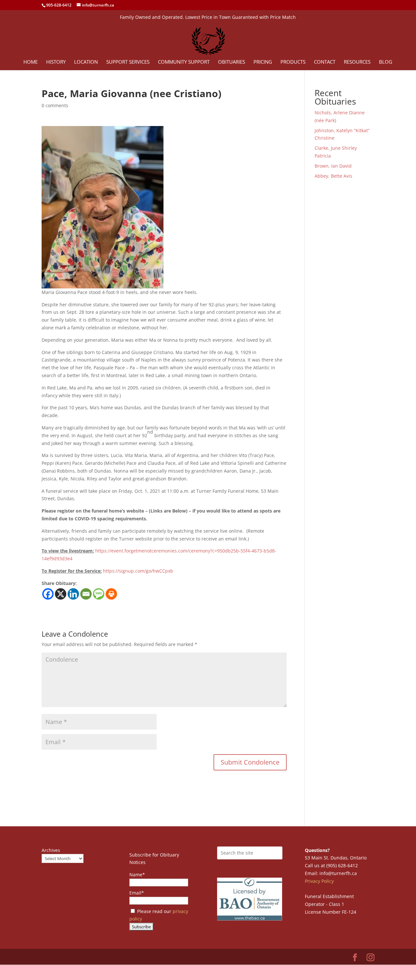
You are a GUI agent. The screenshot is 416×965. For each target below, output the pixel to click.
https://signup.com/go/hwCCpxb (138, 571)
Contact (324, 62)
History (56, 62)
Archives (51, 850)
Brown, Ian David (333, 166)
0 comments (55, 105)
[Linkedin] (73, 594)
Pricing (263, 62)
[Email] (86, 594)
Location (86, 62)
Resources (357, 62)
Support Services (128, 62)
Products (293, 62)
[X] (60, 594)
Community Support (184, 62)
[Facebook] (48, 594)
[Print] (111, 594)
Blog (385, 62)
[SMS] (98, 594)
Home (30, 62)
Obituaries (231, 62)
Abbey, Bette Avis (333, 176)
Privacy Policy (319, 881)
